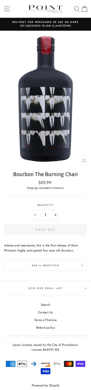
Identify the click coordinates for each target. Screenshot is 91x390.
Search (45, 304)
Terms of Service (45, 320)
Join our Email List (46, 288)
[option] (45, 24)
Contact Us (45, 312)
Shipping (32, 188)
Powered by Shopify (45, 385)
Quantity (45, 205)
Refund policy (45, 327)
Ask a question (45, 265)
